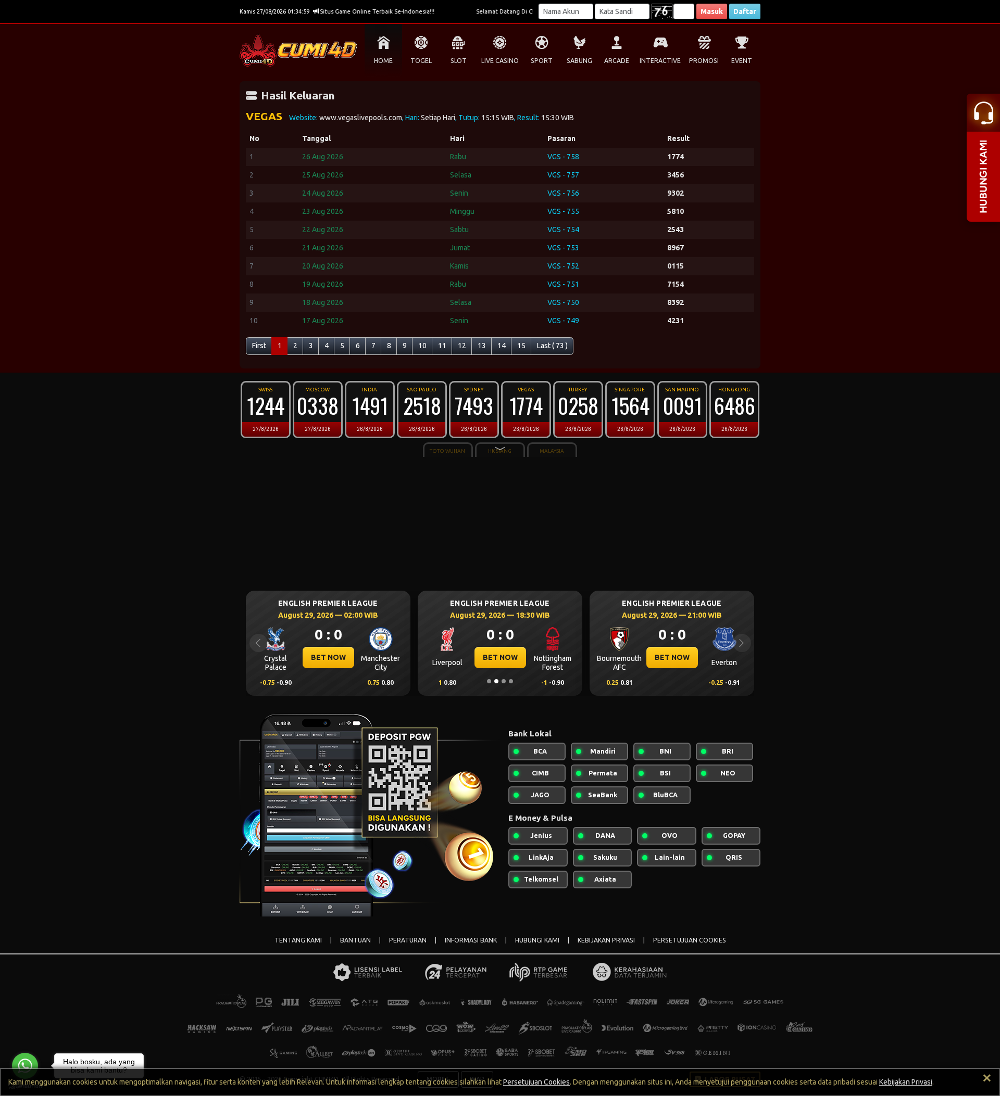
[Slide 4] (511, 681)
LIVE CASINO (500, 60)
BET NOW (328, 657)
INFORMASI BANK (471, 940)
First (259, 345)
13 (482, 345)
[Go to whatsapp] (25, 1066)
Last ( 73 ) (552, 345)
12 (462, 345)
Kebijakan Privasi (905, 1082)
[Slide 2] (496, 681)
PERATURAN (408, 940)
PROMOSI (704, 60)
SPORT (542, 60)
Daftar (744, 11)
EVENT (741, 60)
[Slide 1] (489, 681)
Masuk (712, 11)
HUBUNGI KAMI (537, 940)
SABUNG (579, 60)
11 (442, 345)
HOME (383, 60)
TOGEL (421, 60)
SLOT (459, 60)
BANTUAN (355, 940)
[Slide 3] (504, 681)
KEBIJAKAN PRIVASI (606, 940)
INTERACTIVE (660, 60)
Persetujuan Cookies (536, 1082)
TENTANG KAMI (298, 940)
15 (521, 345)
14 (501, 345)
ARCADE (616, 60)
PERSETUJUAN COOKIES (689, 940)
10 (422, 345)
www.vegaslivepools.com (360, 117)
